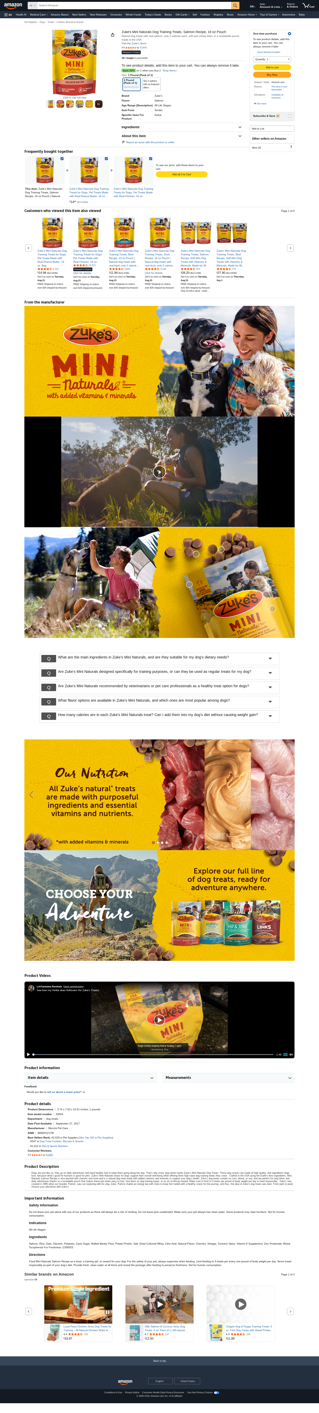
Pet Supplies (30, 22)
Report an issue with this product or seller (150, 142)
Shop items (169, 70)
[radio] (50, 104)
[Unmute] (291, 1055)
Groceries (116, 14)
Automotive (288, 14)
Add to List (258, 128)
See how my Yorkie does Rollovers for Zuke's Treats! (68, 990)
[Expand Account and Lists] (281, 7)
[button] (8, 14)
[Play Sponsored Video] (159, 1304)
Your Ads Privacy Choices (200, 1392)
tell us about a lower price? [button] (64, 1092)
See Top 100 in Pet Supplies (95, 1137)
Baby (302, 14)
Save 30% (129, 70)
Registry (218, 14)
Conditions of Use (113, 1392)
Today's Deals (153, 14)
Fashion (205, 14)
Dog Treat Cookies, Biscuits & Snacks (61, 1141)
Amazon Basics (60, 14)
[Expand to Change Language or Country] (170, 1381)
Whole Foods (133, 14)
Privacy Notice (132, 1392)
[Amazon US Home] (125, 1382)
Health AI (21, 14)
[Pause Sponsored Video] (107, 1312)
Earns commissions (74, 986)
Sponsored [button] (29, 1279)
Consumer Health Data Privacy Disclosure (163, 1392)
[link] (89, 170)
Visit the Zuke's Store (134, 43)
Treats (51, 22)
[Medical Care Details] (47, 14)
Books (168, 14)
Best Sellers (79, 14)
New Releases (98, 14)
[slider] (153, 1054)
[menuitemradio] (285, 1055)
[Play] (27, 1054)
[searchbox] (134, 5)
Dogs (42, 22)
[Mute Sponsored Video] (107, 1319)
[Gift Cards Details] (189, 14)
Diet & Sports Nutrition (55, 1146)
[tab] (153, 842)
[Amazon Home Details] (256, 14)
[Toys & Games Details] (278, 14)
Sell (195, 14)
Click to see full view (74, 97)
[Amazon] (13, 5)
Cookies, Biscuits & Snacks (70, 22)
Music (230, 14)
